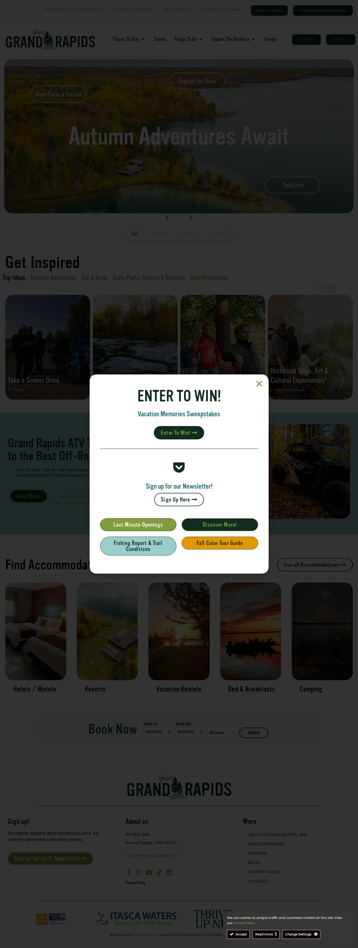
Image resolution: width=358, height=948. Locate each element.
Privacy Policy (244, 923)
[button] (259, 384)
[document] (179, 474)
